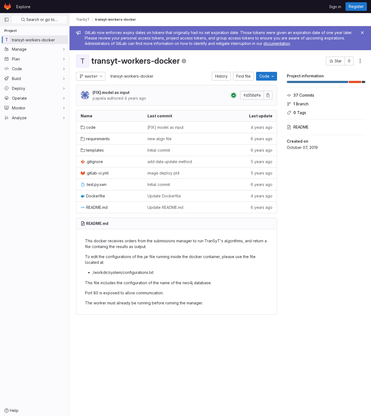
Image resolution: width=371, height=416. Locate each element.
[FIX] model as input (111, 92)
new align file (159, 138)
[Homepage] (7, 6)
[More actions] (360, 61)
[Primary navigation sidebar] (6, 19)
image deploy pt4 (163, 173)
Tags (299, 112)
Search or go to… (41, 19)
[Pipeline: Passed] (233, 95)
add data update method (169, 161)
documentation (276, 43)
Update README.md (165, 207)
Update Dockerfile (164, 196)
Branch (301, 104)
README (301, 127)
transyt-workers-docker (132, 76)
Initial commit (158, 150)
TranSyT (83, 19)
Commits (303, 95)
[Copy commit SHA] (268, 95)
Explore (23, 6)
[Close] (362, 32)
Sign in (335, 6)
